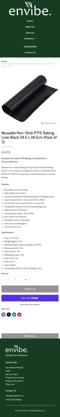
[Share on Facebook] (3, 314)
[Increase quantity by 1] (25, 279)
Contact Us (30, 52)
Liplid (8, 371)
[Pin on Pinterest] (19, 314)
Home (30, 21)
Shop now (10, 384)
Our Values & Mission (14, 367)
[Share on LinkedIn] (14, 314)
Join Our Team (12, 374)
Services (30, 32)
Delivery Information (14, 381)
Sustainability (30, 46)
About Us (30, 26)
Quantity (5, 274)
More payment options (30, 304)
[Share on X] (9, 314)
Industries (29, 38)
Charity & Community (15, 377)
